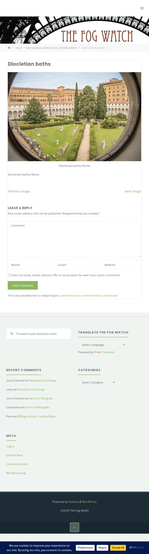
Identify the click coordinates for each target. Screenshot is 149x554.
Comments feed (17, 464)
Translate (108, 352)
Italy (19, 48)
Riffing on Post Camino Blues (36, 416)
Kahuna (73, 502)
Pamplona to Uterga (42, 380)
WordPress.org (16, 473)
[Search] (11, 333)
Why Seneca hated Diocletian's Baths (51, 48)
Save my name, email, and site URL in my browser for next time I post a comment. (66, 275)
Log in (10, 446)
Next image (133, 191)
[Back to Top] (74, 527)
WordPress (89, 502)
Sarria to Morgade (41, 398)
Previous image (19, 191)
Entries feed (14, 455)
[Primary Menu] (142, 8)
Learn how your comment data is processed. (89, 295)
